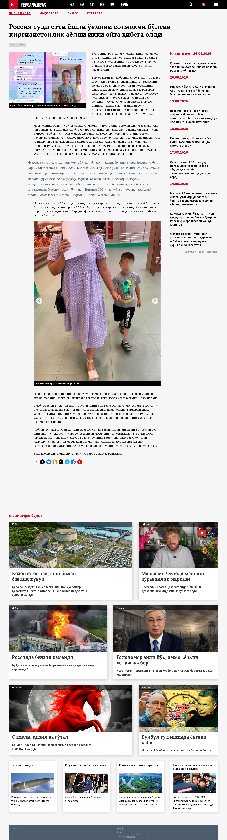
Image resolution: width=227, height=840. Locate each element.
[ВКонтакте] (48, 461)
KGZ (82, 5)
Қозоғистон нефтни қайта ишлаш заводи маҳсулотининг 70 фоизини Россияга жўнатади (194, 66)
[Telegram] (67, 461)
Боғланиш (17, 828)
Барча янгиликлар (200, 251)
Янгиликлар (20, 13)
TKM (102, 5)
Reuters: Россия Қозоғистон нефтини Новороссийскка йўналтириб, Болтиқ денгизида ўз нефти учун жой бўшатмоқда (193, 116)
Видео (72, 13)
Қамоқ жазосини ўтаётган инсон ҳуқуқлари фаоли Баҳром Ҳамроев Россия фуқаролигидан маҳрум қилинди (193, 219)
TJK (92, 5)
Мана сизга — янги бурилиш (139, 765)
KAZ (72, 5)
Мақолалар (49, 13)
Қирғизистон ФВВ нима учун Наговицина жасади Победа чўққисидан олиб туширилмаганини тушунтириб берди (191, 169)
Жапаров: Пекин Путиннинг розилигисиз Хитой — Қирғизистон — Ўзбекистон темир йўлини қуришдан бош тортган (193, 239)
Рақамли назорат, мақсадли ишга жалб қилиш (193, 766)
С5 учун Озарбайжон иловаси (86, 765)
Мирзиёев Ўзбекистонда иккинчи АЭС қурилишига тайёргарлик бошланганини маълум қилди (192, 90)
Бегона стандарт (23, 765)
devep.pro (131, 837)
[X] (42, 461)
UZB (112, 5)
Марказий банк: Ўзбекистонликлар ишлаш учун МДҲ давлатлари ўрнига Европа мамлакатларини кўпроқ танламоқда (193, 198)
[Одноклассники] (54, 461)
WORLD (124, 5)
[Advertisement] (113, 491)
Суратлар (95, 13)
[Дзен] (61, 461)
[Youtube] (79, 461)
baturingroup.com (139, 834)
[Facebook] (73, 461)
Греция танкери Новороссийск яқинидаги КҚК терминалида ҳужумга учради (190, 141)
